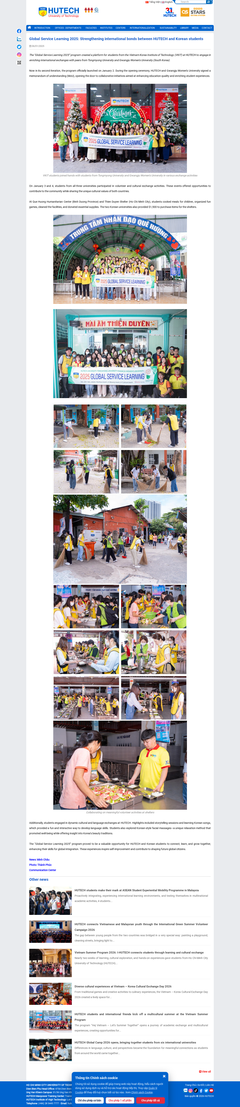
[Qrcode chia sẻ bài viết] (19, 63)
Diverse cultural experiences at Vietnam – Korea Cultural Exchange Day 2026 (123, 986)
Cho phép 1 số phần (120, 1100)
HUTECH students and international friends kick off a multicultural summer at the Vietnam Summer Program (141, 1017)
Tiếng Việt (154, 2)
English (169, 2)
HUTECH (209, 1096)
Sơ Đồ (201, 1085)
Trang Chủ (190, 1085)
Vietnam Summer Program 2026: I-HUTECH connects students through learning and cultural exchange (139, 952)
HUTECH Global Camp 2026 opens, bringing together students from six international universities (135, 1042)
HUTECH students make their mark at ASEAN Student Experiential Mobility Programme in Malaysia (137, 890)
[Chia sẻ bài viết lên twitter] (19, 47)
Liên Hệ (210, 1085)
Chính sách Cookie (142, 1092)
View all (206, 1071)
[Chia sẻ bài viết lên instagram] (19, 55)
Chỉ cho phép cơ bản (89, 1100)
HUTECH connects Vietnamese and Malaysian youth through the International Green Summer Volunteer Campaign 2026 (141, 927)
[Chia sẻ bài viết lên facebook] (19, 31)
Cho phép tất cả (150, 1100)
